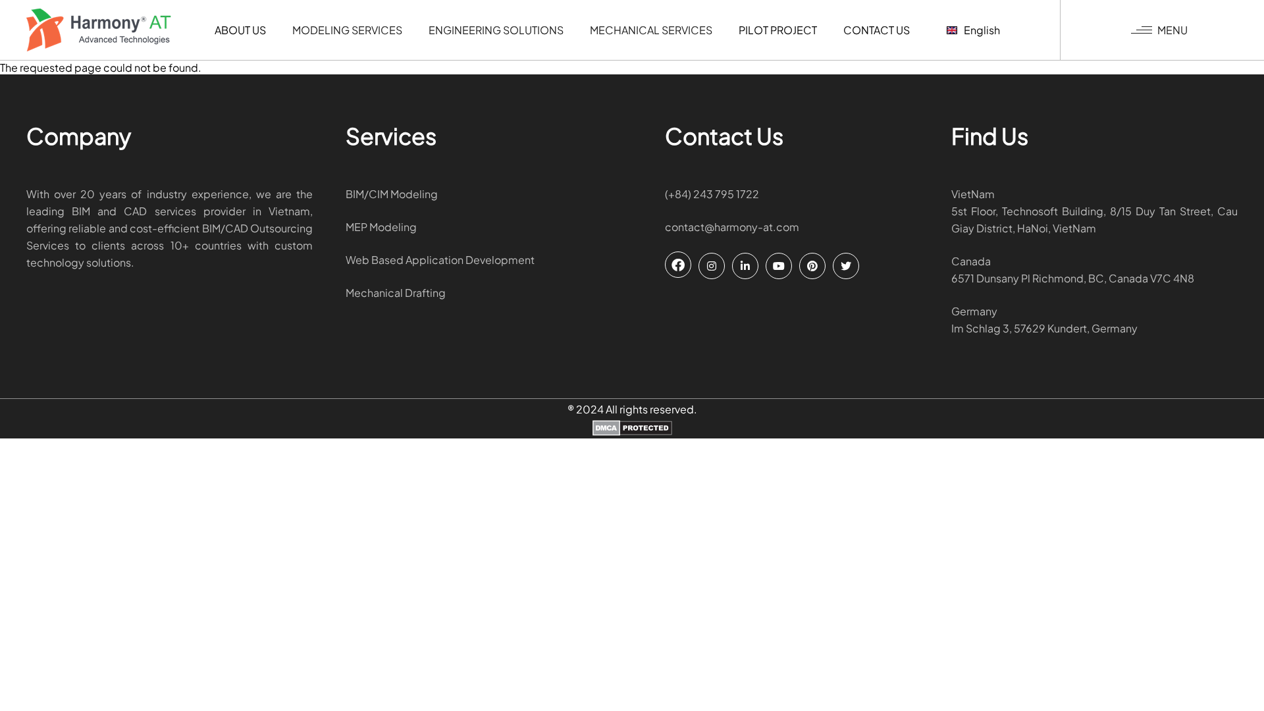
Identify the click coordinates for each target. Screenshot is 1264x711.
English (982, 30)
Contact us (876, 30)
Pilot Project (778, 30)
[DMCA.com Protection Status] (632, 429)
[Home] (98, 30)
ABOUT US (240, 30)
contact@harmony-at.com (732, 227)
